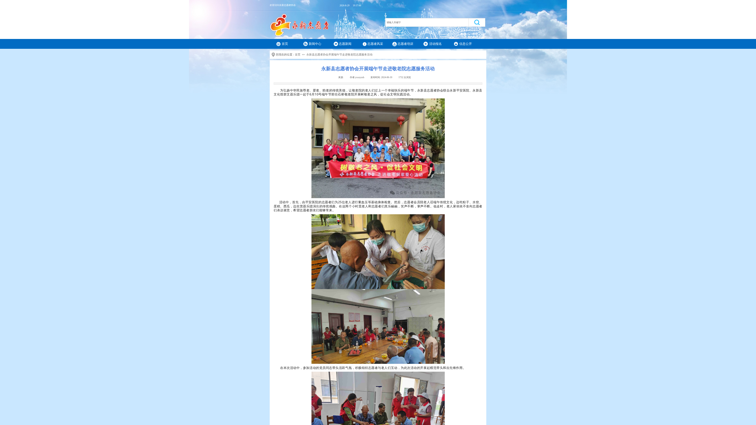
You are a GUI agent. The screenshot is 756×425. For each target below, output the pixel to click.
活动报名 (435, 43)
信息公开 (465, 43)
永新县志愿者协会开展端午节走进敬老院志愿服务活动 (339, 54)
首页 (285, 43)
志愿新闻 (345, 43)
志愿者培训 (405, 43)
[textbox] (427, 22)
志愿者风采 (375, 43)
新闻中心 (315, 43)
